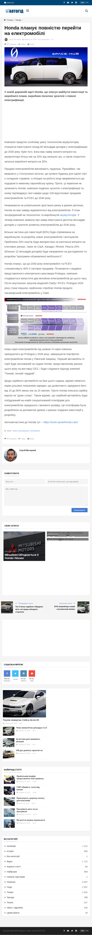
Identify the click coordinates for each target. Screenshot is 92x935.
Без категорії (13, 856)
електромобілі (35, 431)
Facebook (13, 44)
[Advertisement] (46, 120)
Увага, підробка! (15, 907)
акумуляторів (68, 215)
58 (34, 803)
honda (15, 431)
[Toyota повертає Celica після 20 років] (24, 703)
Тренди (18, 20)
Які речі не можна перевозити (31, 820)
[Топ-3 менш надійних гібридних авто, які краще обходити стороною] (7, 607)
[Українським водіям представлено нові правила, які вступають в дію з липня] (9, 779)
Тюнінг (10, 902)
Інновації (11, 846)
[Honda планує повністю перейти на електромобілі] (46, 66)
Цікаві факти (13, 913)
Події (9, 887)
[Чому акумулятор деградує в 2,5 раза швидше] (8, 731)
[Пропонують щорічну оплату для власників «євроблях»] (9, 801)
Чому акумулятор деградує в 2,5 (31, 728)
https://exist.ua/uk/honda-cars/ (60, 422)
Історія (10, 851)
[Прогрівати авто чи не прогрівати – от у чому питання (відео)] (9, 812)
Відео (9, 861)
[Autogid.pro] (14, 10)
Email (32, 44)
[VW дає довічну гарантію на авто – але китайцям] (8, 754)
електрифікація (23, 431)
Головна (10, 20)
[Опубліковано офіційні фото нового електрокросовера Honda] (24, 540)
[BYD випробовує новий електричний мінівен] (83, 607)
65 (36, 792)
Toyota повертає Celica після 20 (21, 720)
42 (35, 823)
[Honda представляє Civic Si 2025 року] (24, 532)
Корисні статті (14, 866)
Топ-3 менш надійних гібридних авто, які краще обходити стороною (29, 609)
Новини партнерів (16, 877)
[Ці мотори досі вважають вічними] (8, 742)
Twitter (23, 44)
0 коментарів (44, 39)
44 (36, 814)
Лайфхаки (12, 872)
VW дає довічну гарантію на (29, 750)
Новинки (11, 882)
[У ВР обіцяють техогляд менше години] (9, 790)
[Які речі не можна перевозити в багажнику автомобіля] (9, 823)
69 (35, 781)
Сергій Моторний (15, 39)
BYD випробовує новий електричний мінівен (64, 607)
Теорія (10, 892)
